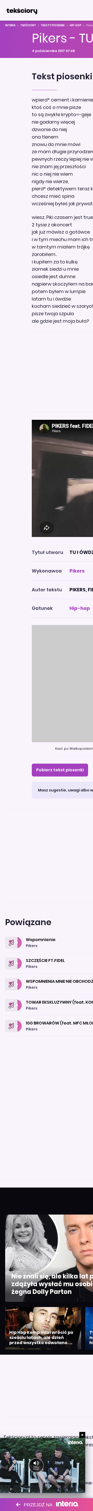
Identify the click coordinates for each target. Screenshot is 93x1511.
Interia (10, 25)
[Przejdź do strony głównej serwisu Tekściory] (21, 10)
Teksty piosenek (53, 25)
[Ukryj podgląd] (82, 1435)
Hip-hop (75, 25)
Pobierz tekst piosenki (60, 770)
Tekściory (28, 25)
